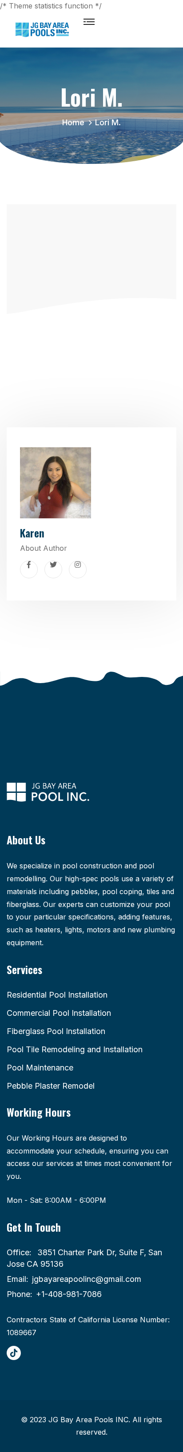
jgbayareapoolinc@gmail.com (86, 1279)
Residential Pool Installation (57, 994)
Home (75, 122)
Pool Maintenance (40, 1067)
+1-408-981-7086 (69, 1294)
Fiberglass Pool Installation (56, 1031)
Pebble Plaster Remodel (51, 1085)
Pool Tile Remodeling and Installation (75, 1049)
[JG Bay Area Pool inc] (42, 29)
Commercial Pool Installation (59, 1013)
